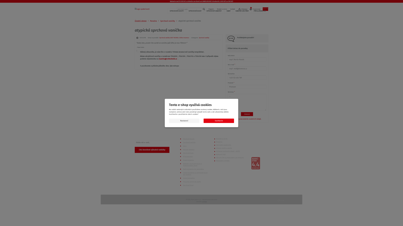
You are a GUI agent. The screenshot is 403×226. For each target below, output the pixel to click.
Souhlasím (219, 121)
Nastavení (184, 121)
